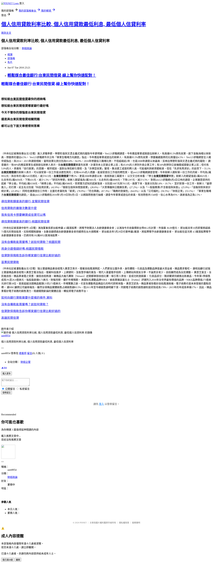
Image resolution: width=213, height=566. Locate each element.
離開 (18, 560)
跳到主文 (6, 33)
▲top (4, 367)
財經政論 (27, 48)
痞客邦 (23, 353)
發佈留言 (6, 392)
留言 (29, 353)
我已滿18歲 (7, 560)
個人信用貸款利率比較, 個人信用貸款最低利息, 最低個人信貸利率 (73, 24)
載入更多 (6, 373)
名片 (9, 62)
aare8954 (5, 335)
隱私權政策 (124, 522)
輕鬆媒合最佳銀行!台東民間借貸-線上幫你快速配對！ (51, 75)
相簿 (9, 54)
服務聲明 (136, 522)
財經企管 (26, 362)
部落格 (11, 58)
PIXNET (83, 522)
